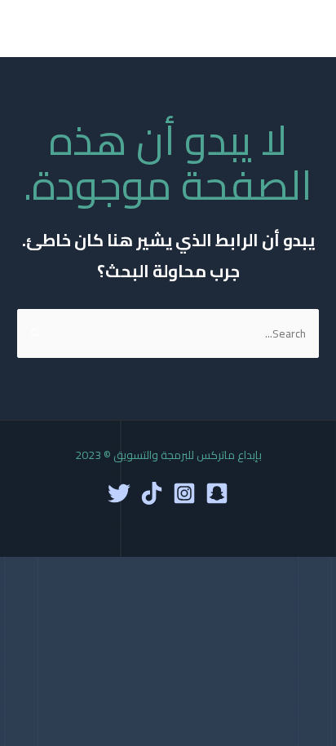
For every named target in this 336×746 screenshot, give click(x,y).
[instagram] (184, 493)
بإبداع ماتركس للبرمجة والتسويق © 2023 (168, 455)
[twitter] (119, 493)
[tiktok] (151, 493)
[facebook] (217, 493)
